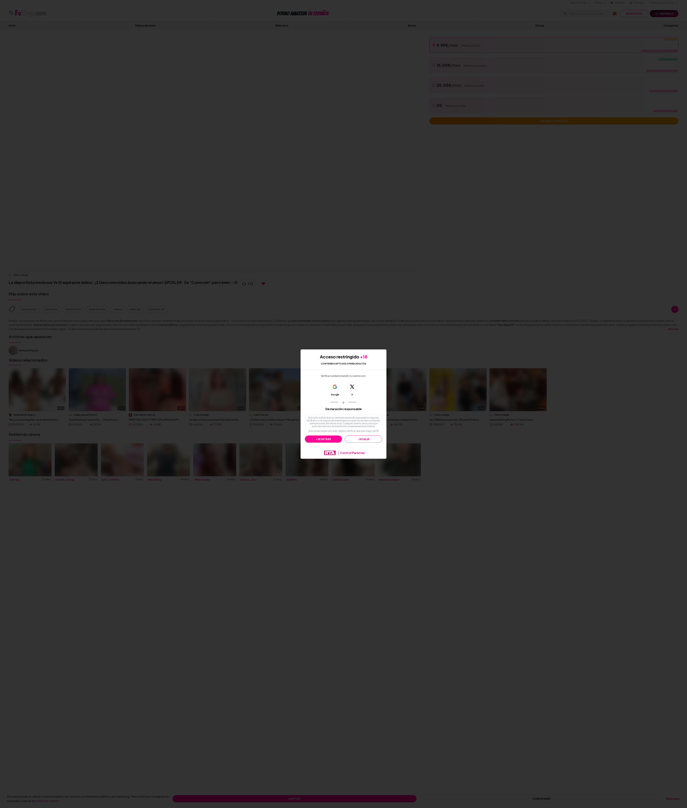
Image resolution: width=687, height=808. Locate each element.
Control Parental (352, 453)
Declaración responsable (343, 409)
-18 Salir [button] (363, 439)
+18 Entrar (323, 439)
